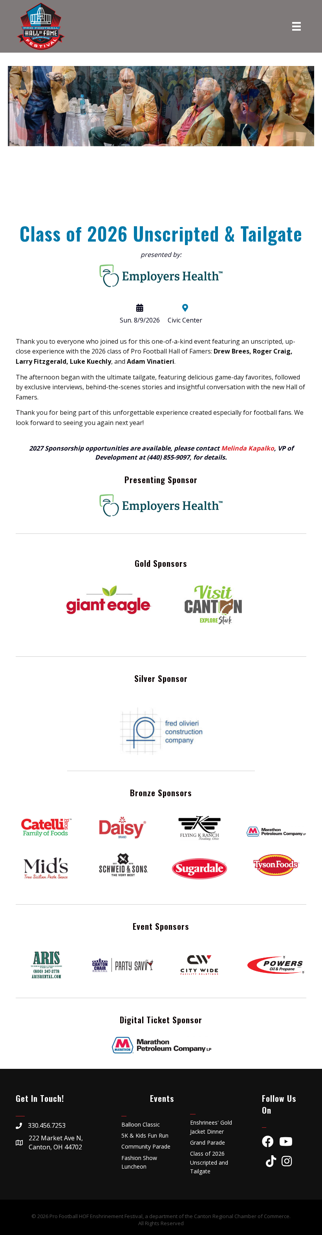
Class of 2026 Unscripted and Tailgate (209, 1162)
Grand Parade (207, 1142)
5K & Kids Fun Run (144, 1135)
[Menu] (296, 26)
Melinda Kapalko (247, 448)
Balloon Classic (140, 1124)
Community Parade (145, 1146)
